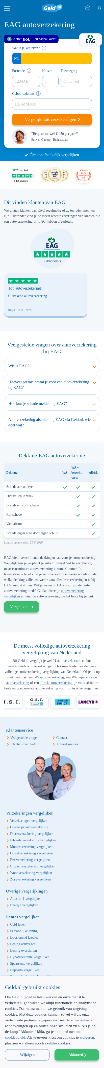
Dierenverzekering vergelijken (31, 834)
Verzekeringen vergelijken (28, 821)
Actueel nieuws (67, 744)
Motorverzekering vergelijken (31, 847)
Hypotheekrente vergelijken (29, 957)
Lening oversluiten (23, 950)
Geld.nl (52, 8)
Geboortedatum (23, 94)
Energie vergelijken (24, 905)
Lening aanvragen (23, 944)
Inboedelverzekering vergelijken (33, 840)
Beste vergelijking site (83, 175)
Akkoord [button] (75, 1055)
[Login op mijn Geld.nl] (99, 8)
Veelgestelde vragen (24, 738)
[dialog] (52, 1022)
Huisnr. (47, 71)
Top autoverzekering (24, 288)
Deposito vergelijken (25, 970)
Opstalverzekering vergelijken (31, 853)
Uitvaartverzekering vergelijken (32, 866)
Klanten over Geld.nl (25, 744)
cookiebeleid (15, 1037)
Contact (61, 738)
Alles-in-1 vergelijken (25, 899)
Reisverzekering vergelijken (30, 860)
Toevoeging (69, 71)
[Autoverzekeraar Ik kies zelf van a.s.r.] (33, 702)
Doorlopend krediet (24, 937)
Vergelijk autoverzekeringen (51, 119)
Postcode (18, 71)
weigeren (87, 1037)
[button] (52, 1059)
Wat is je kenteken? (26, 48)
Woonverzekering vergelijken (31, 873)
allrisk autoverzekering (56, 683)
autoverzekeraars (69, 661)
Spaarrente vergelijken (26, 963)
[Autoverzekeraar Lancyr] (85, 702)
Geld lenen (17, 924)
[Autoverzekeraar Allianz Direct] (59, 702)
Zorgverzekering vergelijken (30, 879)
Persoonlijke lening (24, 931)
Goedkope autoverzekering (29, 827)
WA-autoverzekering (49, 677)
